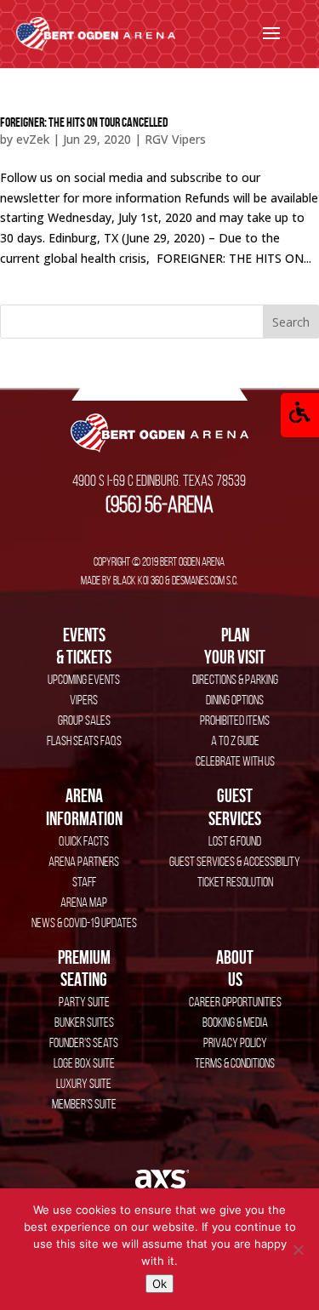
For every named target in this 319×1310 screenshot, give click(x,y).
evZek (32, 139)
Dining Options (235, 699)
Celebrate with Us (235, 761)
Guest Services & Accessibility (234, 861)
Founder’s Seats (83, 1042)
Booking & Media (235, 1022)
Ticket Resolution (235, 881)
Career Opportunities (235, 1001)
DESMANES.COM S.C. (205, 580)
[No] (297, 1249)
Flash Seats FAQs (84, 740)
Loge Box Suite (84, 1063)
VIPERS (84, 699)
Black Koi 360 (138, 580)
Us (234, 968)
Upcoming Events (84, 679)
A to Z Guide (235, 740)
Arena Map (83, 902)
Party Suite (84, 1001)
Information (84, 806)
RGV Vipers (175, 139)
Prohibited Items (235, 720)
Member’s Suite (84, 1103)
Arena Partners (83, 861)
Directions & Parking (235, 679)
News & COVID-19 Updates (84, 922)
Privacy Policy (235, 1042)
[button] (300, 415)
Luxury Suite (83, 1083)
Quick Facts (84, 841)
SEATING (84, 968)
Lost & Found (234, 841)
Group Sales (84, 720)
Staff (84, 881)
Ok (159, 1283)
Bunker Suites (84, 1022)
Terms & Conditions (235, 1063)
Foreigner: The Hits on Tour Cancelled (84, 122)
